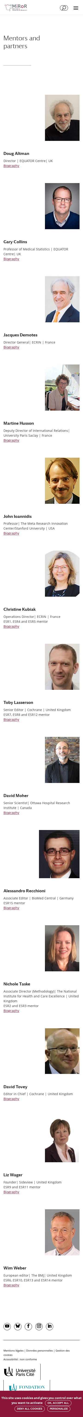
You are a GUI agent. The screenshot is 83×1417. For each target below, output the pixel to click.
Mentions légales (13, 1350)
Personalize (59, 1408)
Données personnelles (39, 1350)
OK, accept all (58, 1403)
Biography (11, 165)
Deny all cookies (29, 1408)
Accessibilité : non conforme (20, 1359)
